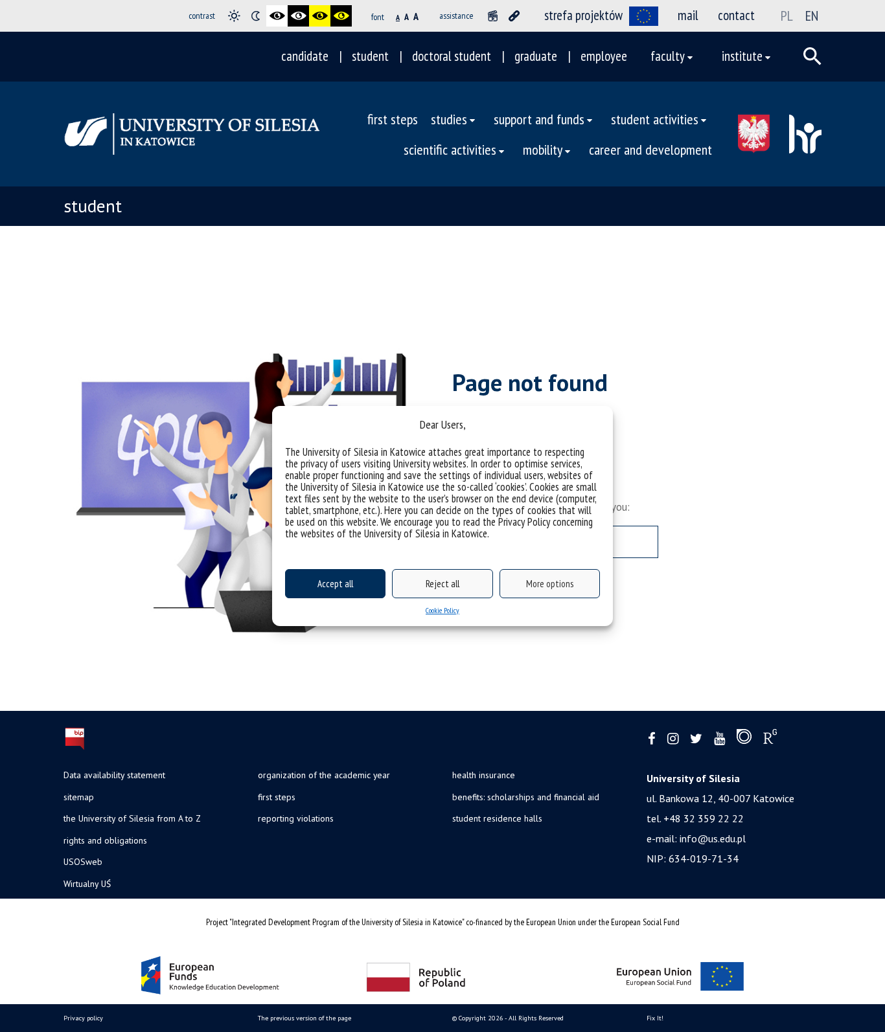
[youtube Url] (719, 739)
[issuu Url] (744, 739)
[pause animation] (492, 16)
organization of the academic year (324, 775)
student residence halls (497, 818)
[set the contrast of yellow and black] (341, 16)
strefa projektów (583, 15)
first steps (392, 118)
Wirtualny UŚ (87, 884)
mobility (542, 149)
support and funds (539, 118)
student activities (654, 118)
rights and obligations (105, 840)
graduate (535, 56)
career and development (650, 149)
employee (603, 56)
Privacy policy (83, 1018)
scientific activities (450, 149)
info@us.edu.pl (713, 838)
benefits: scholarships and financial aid (525, 797)
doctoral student (451, 56)
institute (742, 56)
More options (549, 584)
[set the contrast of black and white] (277, 16)
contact (736, 15)
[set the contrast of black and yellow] (319, 16)
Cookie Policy (442, 610)
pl (787, 15)
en (811, 15)
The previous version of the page (304, 1018)
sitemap (78, 797)
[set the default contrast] (234, 16)
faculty (667, 56)
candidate (304, 56)
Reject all (442, 584)
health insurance (483, 775)
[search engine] (812, 56)
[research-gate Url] (770, 739)
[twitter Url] (696, 739)
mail (688, 15)
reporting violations (296, 818)
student (370, 56)
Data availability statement (114, 775)
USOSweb (82, 862)
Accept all (335, 584)
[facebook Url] (652, 739)
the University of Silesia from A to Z (132, 818)
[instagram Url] (672, 739)
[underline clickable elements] (514, 16)
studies (449, 118)
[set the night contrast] (255, 16)
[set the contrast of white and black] (298, 16)
